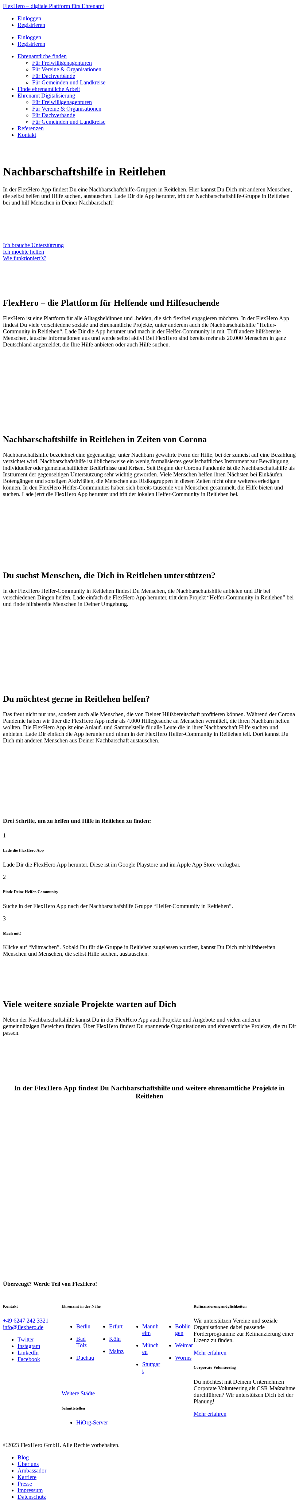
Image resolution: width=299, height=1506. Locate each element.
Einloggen (29, 18)
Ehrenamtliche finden (42, 56)
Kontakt (27, 135)
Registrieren (31, 25)
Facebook (29, 1359)
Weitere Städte (78, 1393)
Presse (25, 1484)
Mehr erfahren (210, 1353)
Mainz (116, 1351)
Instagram (29, 1346)
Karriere (27, 1477)
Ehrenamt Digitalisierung (46, 95)
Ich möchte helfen (23, 252)
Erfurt (116, 1326)
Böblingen (183, 1329)
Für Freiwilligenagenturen (62, 63)
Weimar (184, 1345)
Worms (183, 1358)
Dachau (85, 1358)
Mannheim (150, 1329)
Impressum (30, 1490)
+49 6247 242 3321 (25, 1320)
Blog (23, 1457)
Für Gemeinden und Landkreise (68, 82)
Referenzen (31, 128)
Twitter (26, 1339)
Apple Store (125, 366)
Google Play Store (97, 220)
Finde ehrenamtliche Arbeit (49, 89)
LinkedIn (28, 1353)
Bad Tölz (81, 1342)
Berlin (83, 1326)
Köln (115, 1339)
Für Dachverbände (53, 76)
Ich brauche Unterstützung (33, 245)
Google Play (43, 366)
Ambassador (32, 1470)
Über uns (28, 1464)
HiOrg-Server (92, 1422)
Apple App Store (34, 220)
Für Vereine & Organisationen (66, 69)
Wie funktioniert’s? (24, 258)
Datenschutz (32, 1497)
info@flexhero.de (23, 1327)
